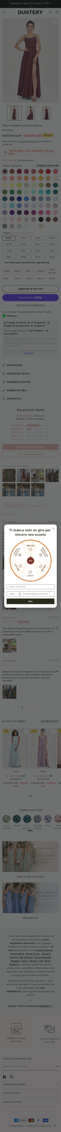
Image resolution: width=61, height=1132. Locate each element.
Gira (30, 601)
